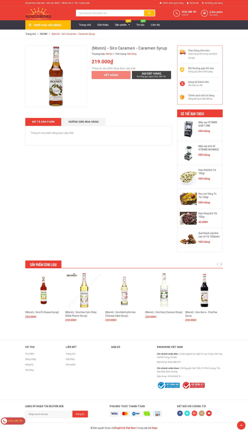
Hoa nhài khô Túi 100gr (207, 172)
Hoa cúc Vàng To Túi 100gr (207, 195)
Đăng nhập (30, 359)
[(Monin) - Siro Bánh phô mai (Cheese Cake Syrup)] (124, 290)
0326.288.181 (189, 11)
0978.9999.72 (174, 376)
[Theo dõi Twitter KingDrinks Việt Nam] (187, 413)
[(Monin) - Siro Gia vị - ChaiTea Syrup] (204, 290)
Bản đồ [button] (115, 347)
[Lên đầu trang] (241, 425)
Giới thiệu (70, 359)
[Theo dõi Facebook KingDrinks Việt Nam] (180, 413)
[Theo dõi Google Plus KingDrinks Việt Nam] (194, 413)
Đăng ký (29, 364)
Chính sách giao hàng (173, 3)
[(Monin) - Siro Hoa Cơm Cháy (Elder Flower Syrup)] (84, 290)
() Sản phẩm (216, 13)
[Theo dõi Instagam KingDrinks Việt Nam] (201, 413)
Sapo (154, 428)
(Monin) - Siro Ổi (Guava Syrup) (42, 312)
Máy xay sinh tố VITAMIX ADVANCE (208, 148)
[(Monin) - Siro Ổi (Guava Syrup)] (44, 290)
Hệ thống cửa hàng (213, 3)
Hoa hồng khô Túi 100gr (207, 215)
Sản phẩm (71, 364)
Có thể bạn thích (192, 113)
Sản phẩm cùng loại (43, 264)
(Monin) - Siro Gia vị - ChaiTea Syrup (201, 314)
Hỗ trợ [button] (30, 347)
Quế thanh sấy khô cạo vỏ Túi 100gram (209, 235)
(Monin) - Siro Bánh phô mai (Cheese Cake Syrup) (120, 314)
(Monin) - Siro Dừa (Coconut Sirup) (164, 312)
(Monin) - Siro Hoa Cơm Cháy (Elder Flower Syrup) (81, 314)
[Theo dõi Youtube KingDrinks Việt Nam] (209, 413)
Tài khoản (194, 3)
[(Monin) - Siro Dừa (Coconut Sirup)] (164, 290)
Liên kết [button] (71, 347)
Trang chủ (70, 353)
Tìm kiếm (29, 353)
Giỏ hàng (29, 370)
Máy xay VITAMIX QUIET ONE (207, 124)
